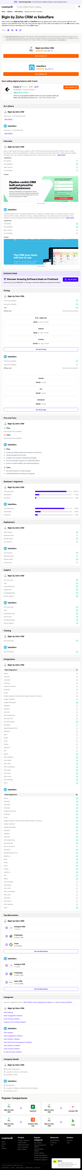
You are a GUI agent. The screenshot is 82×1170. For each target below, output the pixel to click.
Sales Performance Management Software (18, 1042)
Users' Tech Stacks (23, 1147)
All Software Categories (40, 1160)
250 (49, 69)
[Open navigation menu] (79, 6)
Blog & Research (55, 1140)
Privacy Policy (20, 1167)
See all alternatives (41, 951)
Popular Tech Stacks (23, 1145)
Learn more (61, 155)
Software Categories (23, 1140)
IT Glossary (53, 1142)
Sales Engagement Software (43, 1002)
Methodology (62, 40)
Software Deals (22, 1142)
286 (48, 51)
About (3, 1142)
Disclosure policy (52, 40)
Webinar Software (39, 1153)
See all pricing (41, 349)
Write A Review (22, 1149)
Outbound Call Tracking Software (15, 1022)
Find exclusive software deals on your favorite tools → (50, 2)
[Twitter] (8, 30)
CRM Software (8, 119)
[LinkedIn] (12, 30)
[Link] (20, 30)
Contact (4, 1144)
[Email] (16, 30)
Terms (12, 1167)
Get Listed (69, 1140)
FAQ (3, 1146)
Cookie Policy (5, 1167)
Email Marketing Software (38, 1150)
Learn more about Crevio (47, 98)
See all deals (72, 279)
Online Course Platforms (41, 1157)
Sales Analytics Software (12, 1039)
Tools (51, 1145)
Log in (68, 1142)
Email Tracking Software (64, 1002)
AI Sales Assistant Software (13, 1052)
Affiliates (4, 1148)
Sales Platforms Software (12, 1045)
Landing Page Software (40, 1155)
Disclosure (37, 1167)
